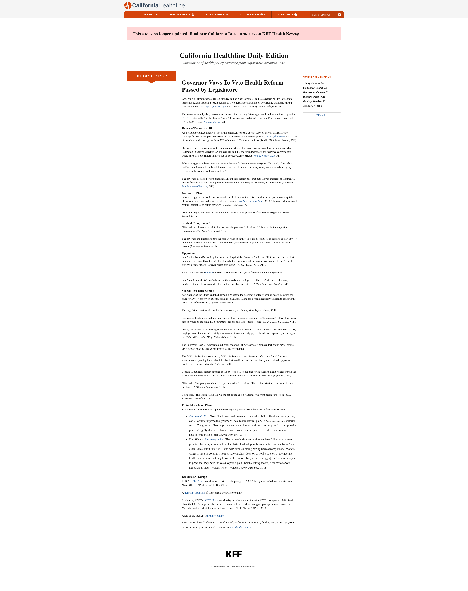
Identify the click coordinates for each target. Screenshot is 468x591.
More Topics (285, 14)
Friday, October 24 (313, 83)
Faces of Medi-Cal (217, 14)
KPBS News (197, 481)
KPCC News (211, 500)
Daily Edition (150, 14)
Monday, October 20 (314, 101)
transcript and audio (194, 492)
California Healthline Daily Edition (234, 55)
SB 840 (209, 272)
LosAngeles (250, 201)
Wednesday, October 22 (316, 92)
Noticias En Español (253, 14)
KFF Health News (279, 33)
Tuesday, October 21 (314, 97)
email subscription (241, 527)
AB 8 (185, 118)
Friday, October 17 (313, 106)
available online (215, 515)
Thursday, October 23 (315, 88)
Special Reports (180, 14)
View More (321, 115)
